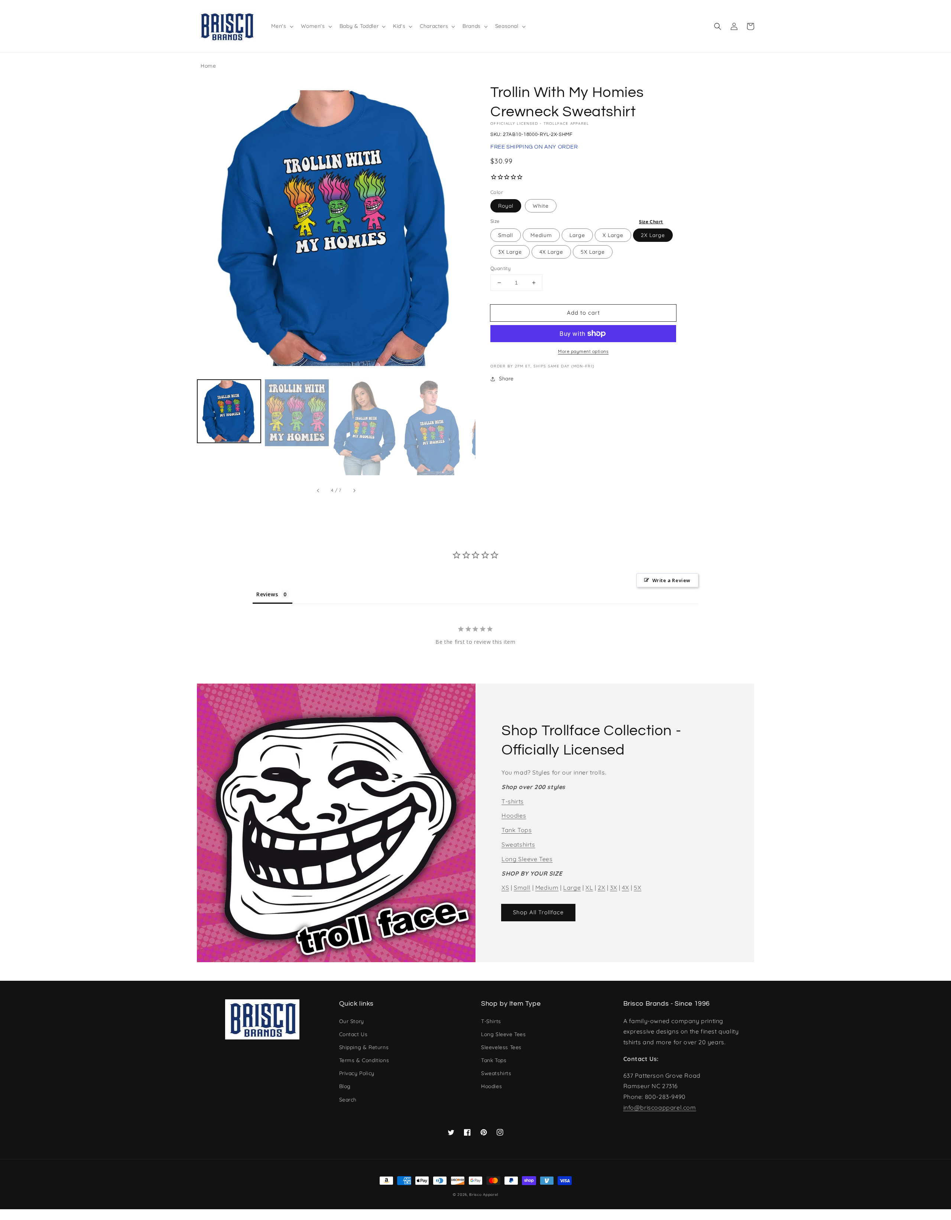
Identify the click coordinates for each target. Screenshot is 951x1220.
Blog (345, 1086)
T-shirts (513, 801)
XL (589, 887)
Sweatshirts (518, 844)
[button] (718, 26)
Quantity (500, 268)
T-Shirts (491, 1021)
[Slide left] (318, 490)
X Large (613, 235)
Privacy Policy (356, 1073)
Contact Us (353, 1034)
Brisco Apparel (483, 1194)
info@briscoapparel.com (659, 1107)
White (541, 205)
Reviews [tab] (267, 594)
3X (613, 887)
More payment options (583, 351)
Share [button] (506, 378)
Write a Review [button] (671, 580)
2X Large (653, 235)
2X (601, 887)
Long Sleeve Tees (527, 859)
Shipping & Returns (364, 1047)
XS (505, 887)
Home (208, 65)
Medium (541, 235)
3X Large (510, 252)
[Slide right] (354, 490)
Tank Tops (517, 830)
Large (577, 235)
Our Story (351, 1021)
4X (625, 887)
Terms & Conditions (364, 1060)
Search (348, 1099)
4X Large (551, 252)
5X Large (593, 252)
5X (637, 887)
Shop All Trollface (538, 912)
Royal (505, 205)
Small (505, 235)
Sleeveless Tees (501, 1047)
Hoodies (514, 815)
